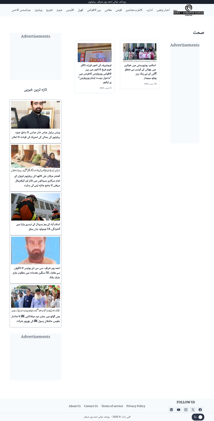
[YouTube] (178, 410)
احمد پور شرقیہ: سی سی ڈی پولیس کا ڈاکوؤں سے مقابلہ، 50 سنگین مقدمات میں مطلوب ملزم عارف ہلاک (36, 273)
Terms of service (112, 406)
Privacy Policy (135, 406)
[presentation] (35, 114)
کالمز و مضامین (133, 10)
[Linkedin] (171, 410)
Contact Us (91, 406)
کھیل (80, 10)
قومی (118, 10)
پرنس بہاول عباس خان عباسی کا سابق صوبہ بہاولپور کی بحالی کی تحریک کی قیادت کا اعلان (36, 135)
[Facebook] (200, 410)
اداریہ (149, 10)
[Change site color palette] (198, 417)
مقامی (108, 10)
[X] (193, 410)
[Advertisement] (184, 97)
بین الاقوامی (94, 10)
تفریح (49, 10)
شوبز (59, 10)
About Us (75, 406)
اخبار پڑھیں (163, 10)
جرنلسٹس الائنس (21, 10)
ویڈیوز (38, 10)
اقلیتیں (70, 10)
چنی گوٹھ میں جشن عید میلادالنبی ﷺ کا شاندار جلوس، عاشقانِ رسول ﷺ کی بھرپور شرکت (35, 319)
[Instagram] (186, 410)
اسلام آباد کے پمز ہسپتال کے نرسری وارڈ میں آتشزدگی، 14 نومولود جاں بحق (38, 227)
